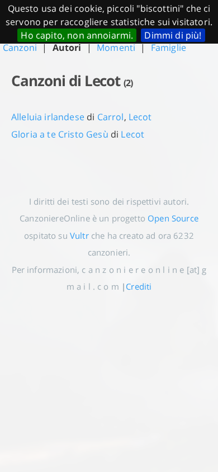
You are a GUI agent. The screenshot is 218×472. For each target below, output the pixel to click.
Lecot (140, 117)
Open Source (173, 218)
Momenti (116, 47)
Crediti (138, 286)
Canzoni (20, 47)
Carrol (110, 117)
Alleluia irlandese (47, 117)
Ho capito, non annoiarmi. (77, 35)
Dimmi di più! (172, 35)
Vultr (79, 235)
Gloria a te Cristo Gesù (59, 134)
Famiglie (168, 47)
